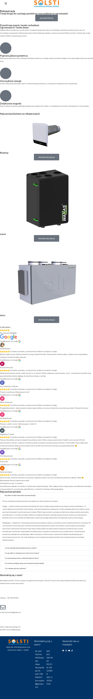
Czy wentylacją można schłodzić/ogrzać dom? (22, 558)
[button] (46, 495)
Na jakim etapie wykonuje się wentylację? (20, 495)
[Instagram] (66, 650)
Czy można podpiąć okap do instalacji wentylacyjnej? (24, 563)
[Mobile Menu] (6, 3)
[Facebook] (63, 650)
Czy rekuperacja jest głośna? (15, 568)
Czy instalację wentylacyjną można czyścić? (21, 548)
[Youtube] (69, 650)
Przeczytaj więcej (57, 489)
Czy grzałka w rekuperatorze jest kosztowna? (22, 553)
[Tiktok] (72, 650)
